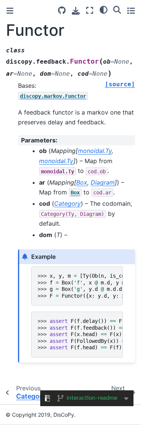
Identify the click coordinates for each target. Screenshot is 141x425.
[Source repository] (62, 10)
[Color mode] (104, 9)
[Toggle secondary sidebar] (131, 10)
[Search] (117, 9)
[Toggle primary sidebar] (10, 10)
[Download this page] (76, 11)
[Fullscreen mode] (90, 10)
